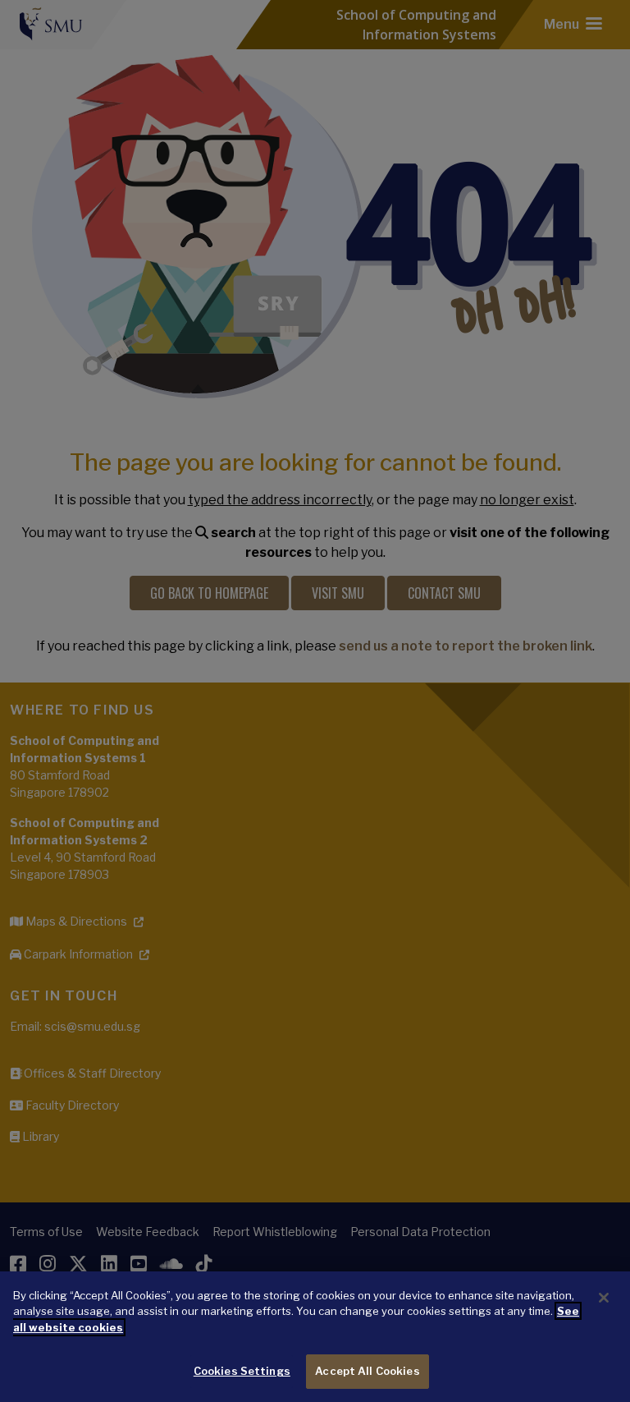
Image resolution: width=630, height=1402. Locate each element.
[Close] (604, 1298)
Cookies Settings (242, 1370)
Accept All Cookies (367, 1370)
